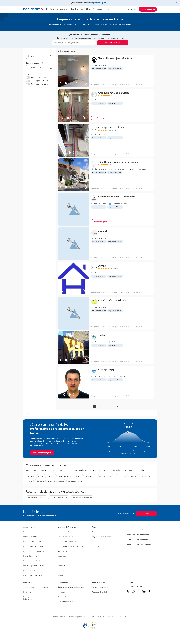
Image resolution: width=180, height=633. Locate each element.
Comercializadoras (47, 470)
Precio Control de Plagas (32, 575)
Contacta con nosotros (134, 586)
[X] (138, 591)
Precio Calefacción (30, 570)
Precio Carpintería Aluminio (33, 566)
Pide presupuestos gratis (42, 453)
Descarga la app (64, 597)
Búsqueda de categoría (35, 63)
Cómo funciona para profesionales (71, 587)
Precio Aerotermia (30, 537)
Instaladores (117, 470)
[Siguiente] (86, 83)
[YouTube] (144, 591)
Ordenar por (62, 51)
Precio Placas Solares (31, 556)
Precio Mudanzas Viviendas (33, 541)
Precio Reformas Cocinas (32, 561)
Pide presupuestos (148, 9)
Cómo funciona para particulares (35, 587)
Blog (88, 9)
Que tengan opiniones (39, 81)
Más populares (32, 470)
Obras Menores (104, 470)
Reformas (73, 470)
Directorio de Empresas (35, 413)
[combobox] (38, 56)
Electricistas (62, 566)
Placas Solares (64, 476)
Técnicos (46, 413)
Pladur (30, 481)
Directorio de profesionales (56, 9)
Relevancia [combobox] (71, 51)
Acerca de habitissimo (100, 587)
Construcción (62, 470)
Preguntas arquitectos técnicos (82, 497)
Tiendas (141, 470)
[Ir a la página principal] (33, 9)
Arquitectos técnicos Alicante (73, 413)
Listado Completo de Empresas (138, 540)
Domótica (51, 481)
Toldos (61, 481)
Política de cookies (97, 617)
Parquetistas (62, 551)
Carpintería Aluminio (75, 481)
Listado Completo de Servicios (137, 535)
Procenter (95, 546)
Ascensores (40, 481)
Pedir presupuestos (112, 43)
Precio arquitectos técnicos (37, 497)
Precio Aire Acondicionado (33, 551)
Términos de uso (58, 617)
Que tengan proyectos (39, 84)
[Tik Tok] (149, 591)
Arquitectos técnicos (57, 413)
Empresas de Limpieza (66, 537)
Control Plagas (133, 476)
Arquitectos (62, 575)
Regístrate (27, 592)
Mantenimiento (130, 470)
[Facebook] (133, 591)
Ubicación (29, 52)
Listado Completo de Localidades (138, 544)
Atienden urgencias (38, 77)
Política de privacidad (77, 617)
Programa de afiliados (100, 592)
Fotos (94, 541)
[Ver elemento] (66, 83)
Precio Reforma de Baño (32, 532)
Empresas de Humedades (67, 541)
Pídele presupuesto (101, 118)
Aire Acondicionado (105, 476)
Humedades (90, 476)
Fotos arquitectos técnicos (58, 497)
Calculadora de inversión (67, 602)
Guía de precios (77, 9)
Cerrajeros (120, 476)
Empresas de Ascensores (67, 532)
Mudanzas (83, 470)
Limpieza (31, 476)
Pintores (61, 561)
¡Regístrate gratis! (100, 3)
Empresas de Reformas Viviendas (70, 546)
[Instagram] (128, 591)
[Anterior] (60, 83)
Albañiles (61, 570)
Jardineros (62, 556)
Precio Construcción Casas (33, 546)
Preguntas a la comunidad (101, 537)
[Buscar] (109, 9)
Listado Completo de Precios (137, 530)
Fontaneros (146, 476)
